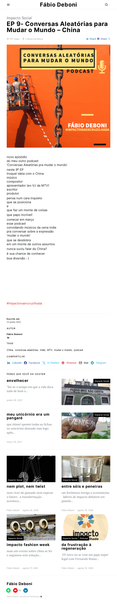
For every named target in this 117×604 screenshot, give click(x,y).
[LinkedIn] (25, 590)
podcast (78, 349)
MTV (49, 349)
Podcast (84, 538)
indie (42, 349)
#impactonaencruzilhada (24, 303)
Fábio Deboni (58, 4)
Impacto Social (19, 18)
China (10, 349)
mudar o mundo (63, 349)
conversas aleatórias (26, 349)
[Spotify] (8, 590)
